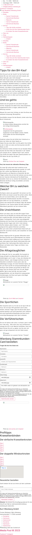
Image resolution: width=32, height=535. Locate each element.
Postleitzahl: (3, 364)
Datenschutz (6, 520)
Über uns (5, 33)
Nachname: (3, 348)
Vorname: (3, 354)
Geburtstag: (3, 374)
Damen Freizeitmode (12, 16)
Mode (4, 14)
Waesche (8, 20)
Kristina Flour (13, 161)
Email (1, 486)
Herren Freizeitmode (12, 22)
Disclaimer (6, 516)
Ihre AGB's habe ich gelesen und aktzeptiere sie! (15, 385)
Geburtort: (3, 380)
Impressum (6, 518)
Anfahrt (8, 39)
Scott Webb (12, 298)
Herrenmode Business (12, 23)
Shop (4, 35)
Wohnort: (2, 369)
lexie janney (12, 429)
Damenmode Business (12, 18)
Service (5, 25)
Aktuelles (5, 12)
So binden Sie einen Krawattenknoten (17, 31)
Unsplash (21, 161)
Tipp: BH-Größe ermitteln (13, 27)
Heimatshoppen (7, 37)
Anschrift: (3, 359)
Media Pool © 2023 (10, 530)
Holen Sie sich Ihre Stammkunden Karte (17, 29)
